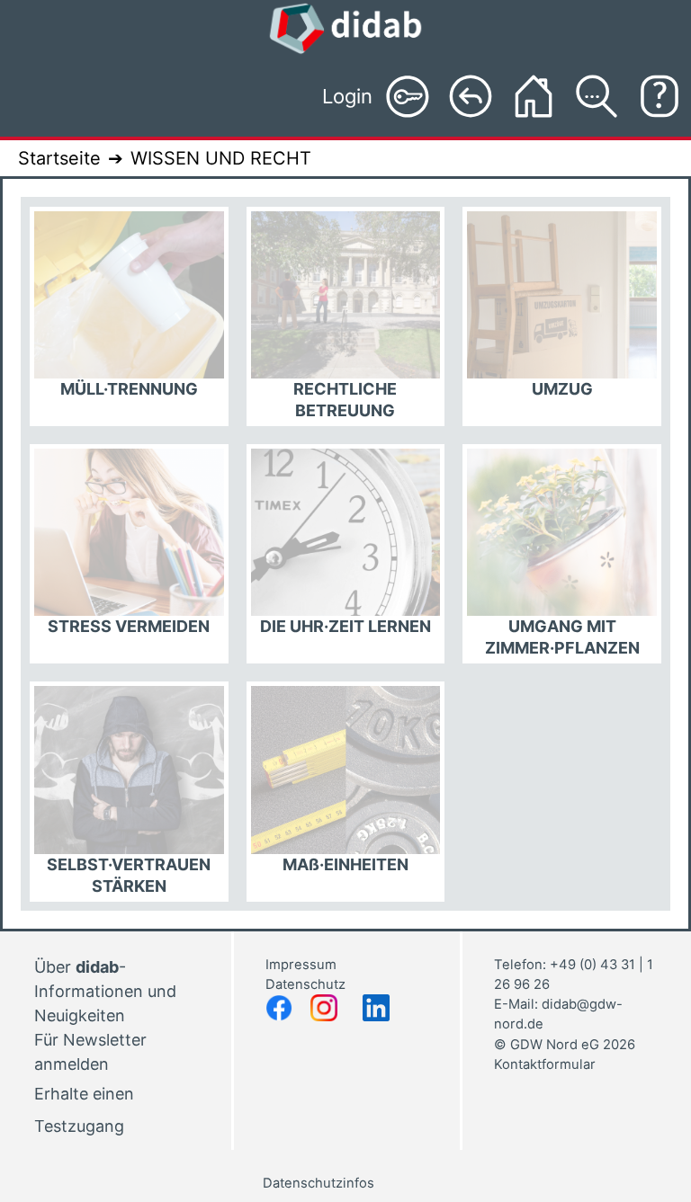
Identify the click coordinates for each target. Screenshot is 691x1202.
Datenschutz (307, 984)
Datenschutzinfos (318, 1183)
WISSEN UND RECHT (220, 158)
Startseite (59, 158)
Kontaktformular (545, 1064)
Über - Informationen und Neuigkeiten (105, 991)
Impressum (301, 965)
